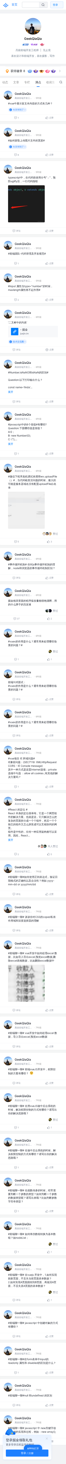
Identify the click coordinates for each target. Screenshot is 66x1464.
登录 (55, 4)
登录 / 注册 (27, 1453)
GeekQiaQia (23, 94)
